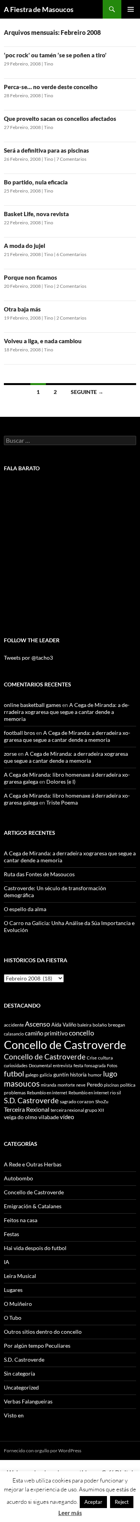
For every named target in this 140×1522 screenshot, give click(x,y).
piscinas (111, 1084)
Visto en (14, 1415)
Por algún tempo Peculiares (37, 1345)
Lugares (13, 1289)
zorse (10, 753)
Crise (92, 1057)
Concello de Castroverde (65, 1044)
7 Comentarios (71, 159)
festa (78, 1065)
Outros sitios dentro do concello (43, 1331)
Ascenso (37, 1024)
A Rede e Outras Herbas (32, 1164)
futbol (14, 1073)
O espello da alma (25, 909)
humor (95, 1075)
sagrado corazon (77, 1101)
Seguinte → (87, 392)
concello (81, 1033)
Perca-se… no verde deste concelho (51, 86)
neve (81, 1084)
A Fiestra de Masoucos (39, 9)
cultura (105, 1058)
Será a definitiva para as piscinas (46, 150)
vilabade (48, 1117)
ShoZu (101, 1101)
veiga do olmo (20, 1117)
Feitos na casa (20, 1220)
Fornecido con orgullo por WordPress (42, 1450)
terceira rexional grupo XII (77, 1110)
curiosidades (16, 1065)
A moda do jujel (24, 245)
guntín (61, 1074)
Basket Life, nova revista (36, 213)
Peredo (95, 1085)
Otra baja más (22, 309)
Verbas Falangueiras (28, 1401)
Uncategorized (21, 1387)
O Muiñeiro (18, 1303)
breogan (116, 1025)
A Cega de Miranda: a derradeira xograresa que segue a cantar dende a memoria (67, 712)
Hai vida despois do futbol (35, 1248)
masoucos (22, 1083)
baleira (84, 1025)
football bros (19, 732)
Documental (40, 1065)
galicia (46, 1074)
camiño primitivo (46, 1033)
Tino (48, 64)
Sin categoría (19, 1373)
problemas (15, 1092)
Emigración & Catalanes (32, 1206)
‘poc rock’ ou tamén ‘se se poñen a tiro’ (55, 55)
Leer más (70, 1512)
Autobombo (18, 1178)
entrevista (62, 1065)
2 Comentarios (71, 286)
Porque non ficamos (30, 277)
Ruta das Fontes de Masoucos (39, 874)
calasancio (14, 1033)
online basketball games (32, 705)
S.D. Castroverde (31, 1100)
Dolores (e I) (60, 781)
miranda (48, 1084)
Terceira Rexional (26, 1109)
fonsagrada (95, 1065)
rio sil (115, 1092)
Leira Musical (20, 1276)
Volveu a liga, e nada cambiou (43, 340)
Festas (11, 1234)
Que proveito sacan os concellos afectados (60, 118)
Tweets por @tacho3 (28, 657)
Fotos (112, 1065)
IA (6, 1262)
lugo (110, 1073)
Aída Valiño (63, 1025)
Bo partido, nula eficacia (36, 182)
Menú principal (130, 9)
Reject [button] (122, 1502)
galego (31, 1075)
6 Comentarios (71, 254)
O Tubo (12, 1317)
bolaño (100, 1025)
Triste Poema (62, 802)
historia (78, 1074)
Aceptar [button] (93, 1502)
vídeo (67, 1116)
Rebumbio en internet (47, 1092)
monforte (66, 1084)
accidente (14, 1025)
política (127, 1085)
